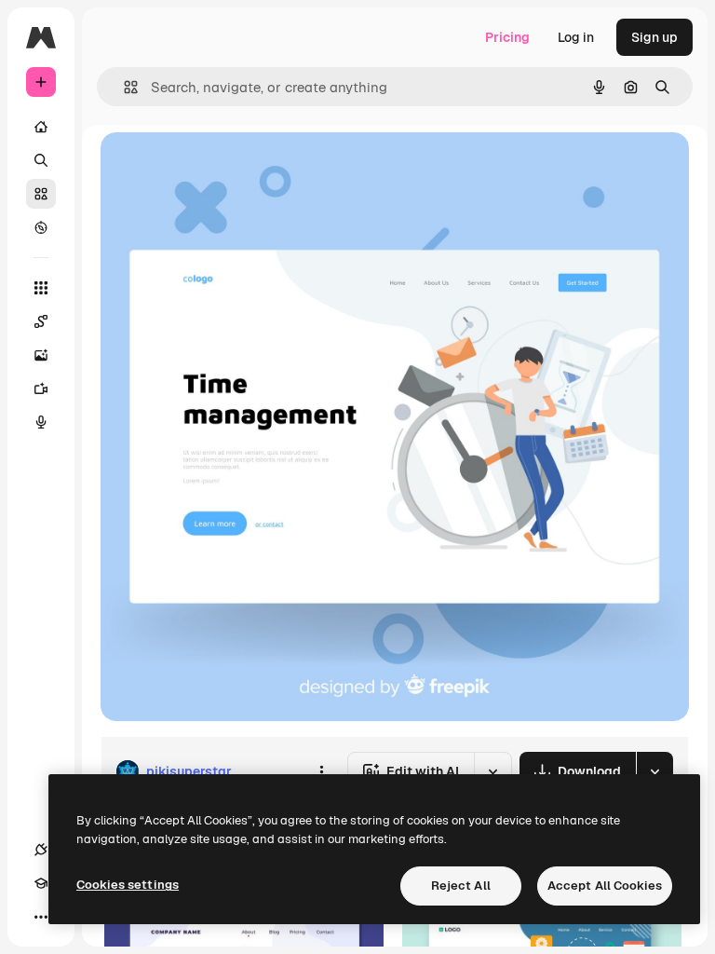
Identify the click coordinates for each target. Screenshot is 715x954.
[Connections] (41, 850)
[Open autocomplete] (123, 87)
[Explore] (41, 227)
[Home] (41, 127)
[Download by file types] (654, 771)
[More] (41, 917)
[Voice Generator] (41, 422)
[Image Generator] (41, 355)
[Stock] (41, 194)
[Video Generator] (41, 388)
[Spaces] (41, 321)
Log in (576, 37)
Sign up (654, 37)
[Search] (41, 160)
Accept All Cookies (604, 885)
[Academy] (41, 883)
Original (220, 167)
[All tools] (41, 288)
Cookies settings (127, 885)
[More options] (321, 771)
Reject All (461, 885)
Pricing (507, 37)
